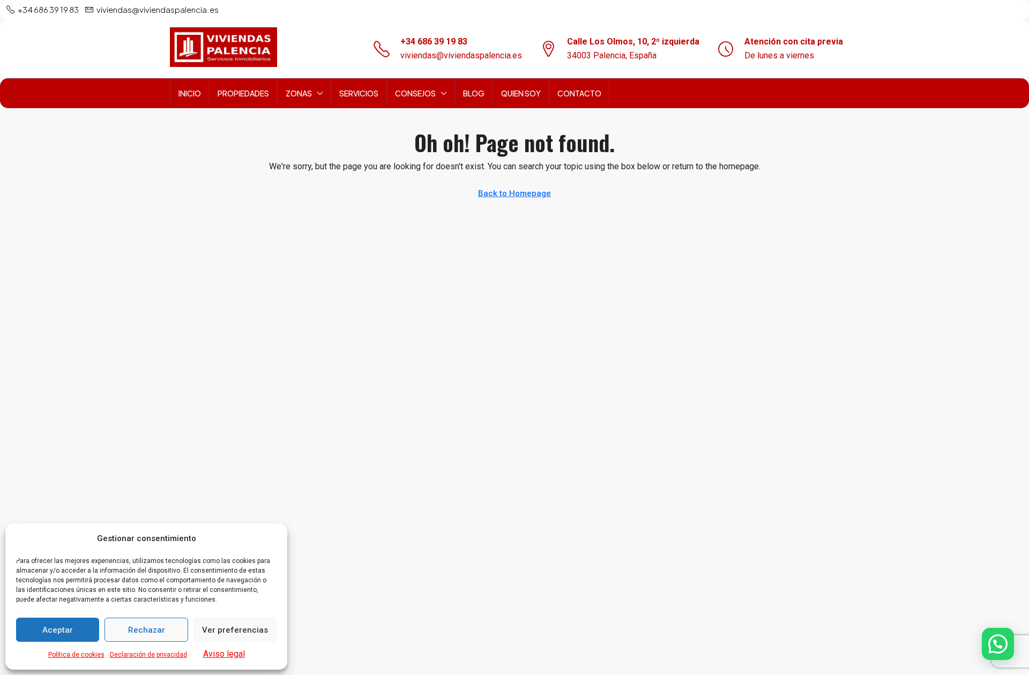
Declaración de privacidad (148, 654)
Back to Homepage (514, 193)
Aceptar (57, 630)
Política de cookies (76, 654)
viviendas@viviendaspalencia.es (461, 55)
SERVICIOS (358, 93)
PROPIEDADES (243, 93)
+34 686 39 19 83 (433, 41)
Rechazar (146, 630)
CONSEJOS (415, 93)
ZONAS (299, 93)
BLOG (473, 93)
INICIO (189, 93)
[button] (998, 644)
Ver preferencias (235, 630)
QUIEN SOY (521, 93)
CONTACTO (579, 93)
